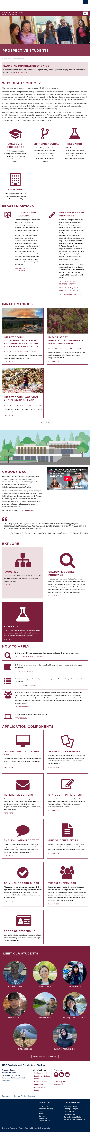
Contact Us (6, 1080)
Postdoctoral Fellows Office (42, 1077)
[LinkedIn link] (61, 1074)
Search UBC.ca (44, 1121)
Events (41, 1113)
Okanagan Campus (71, 1109)
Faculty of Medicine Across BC (75, 1119)
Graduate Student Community (41, 1083)
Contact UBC (43, 1106)
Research (31, 1096)
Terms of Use (23, 1128)
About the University (46, 1109)
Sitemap (17, 1096)
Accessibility (46, 1128)
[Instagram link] (56, 1074)
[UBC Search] (85, 2)
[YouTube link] (67, 1074)
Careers (42, 1116)
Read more (21, 72)
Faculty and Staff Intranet (40, 1089)
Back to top (6, 1096)
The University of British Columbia (38, 4)
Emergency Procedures (9, 1128)
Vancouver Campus (71, 1106)
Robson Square (69, 1115)
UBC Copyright (35, 1128)
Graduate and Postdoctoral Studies (45, 1065)
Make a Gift (43, 1118)
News (41, 1111)
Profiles (23, 1096)
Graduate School (6, 58)
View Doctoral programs (70, 294)
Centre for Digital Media (72, 1117)
